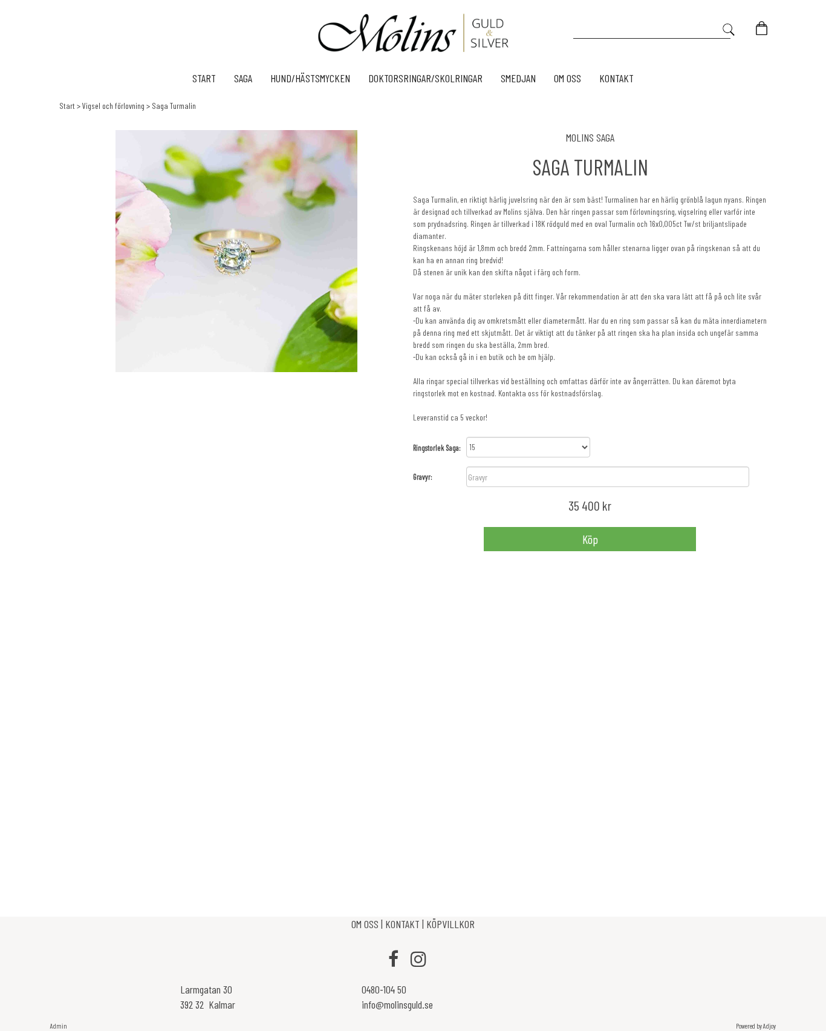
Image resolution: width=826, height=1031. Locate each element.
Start (67, 105)
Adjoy (769, 1026)
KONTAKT (402, 924)
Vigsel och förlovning (113, 105)
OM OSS (366, 924)
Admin (58, 1026)
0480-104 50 (384, 989)
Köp (590, 539)
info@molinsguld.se (397, 1004)
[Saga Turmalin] (236, 251)
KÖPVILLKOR (450, 924)
